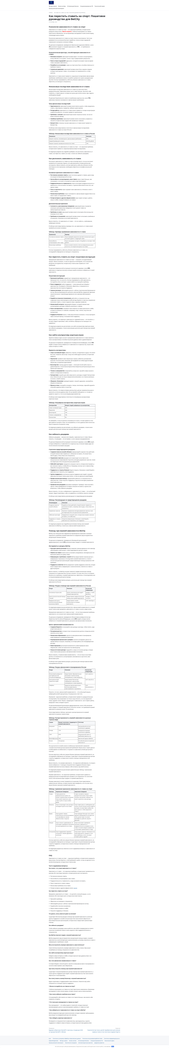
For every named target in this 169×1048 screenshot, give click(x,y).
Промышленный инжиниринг (56, 8)
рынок (75, 888)
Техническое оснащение (71, 1042)
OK (112, 1046)
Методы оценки (53, 6)
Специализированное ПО (86, 6)
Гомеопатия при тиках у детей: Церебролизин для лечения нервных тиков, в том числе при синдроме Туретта (103, 1030)
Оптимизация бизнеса (73, 6)
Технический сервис (100, 6)
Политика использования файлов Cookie (92, 1038)
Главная (50, 12)
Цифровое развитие (99, 1042)
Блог (50, 1038)
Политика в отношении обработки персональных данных (67, 1038)
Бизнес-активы (62, 6)
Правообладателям (53, 1040)
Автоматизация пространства (85, 1042)
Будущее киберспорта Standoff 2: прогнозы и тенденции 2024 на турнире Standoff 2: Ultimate (66, 1030)
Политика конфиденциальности (112, 1038)
